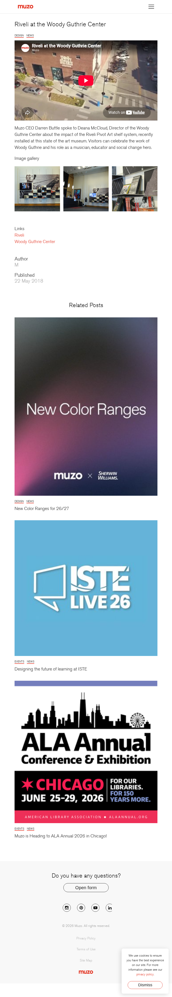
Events (19, 661)
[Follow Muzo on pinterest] (81, 908)
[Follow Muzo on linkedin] (110, 908)
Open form (86, 887)
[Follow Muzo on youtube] (95, 908)
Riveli (19, 235)
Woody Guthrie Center (35, 241)
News (30, 35)
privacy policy (145, 974)
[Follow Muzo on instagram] (67, 908)
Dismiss (145, 985)
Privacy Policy (86, 938)
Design (19, 35)
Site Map (86, 960)
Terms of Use (86, 949)
